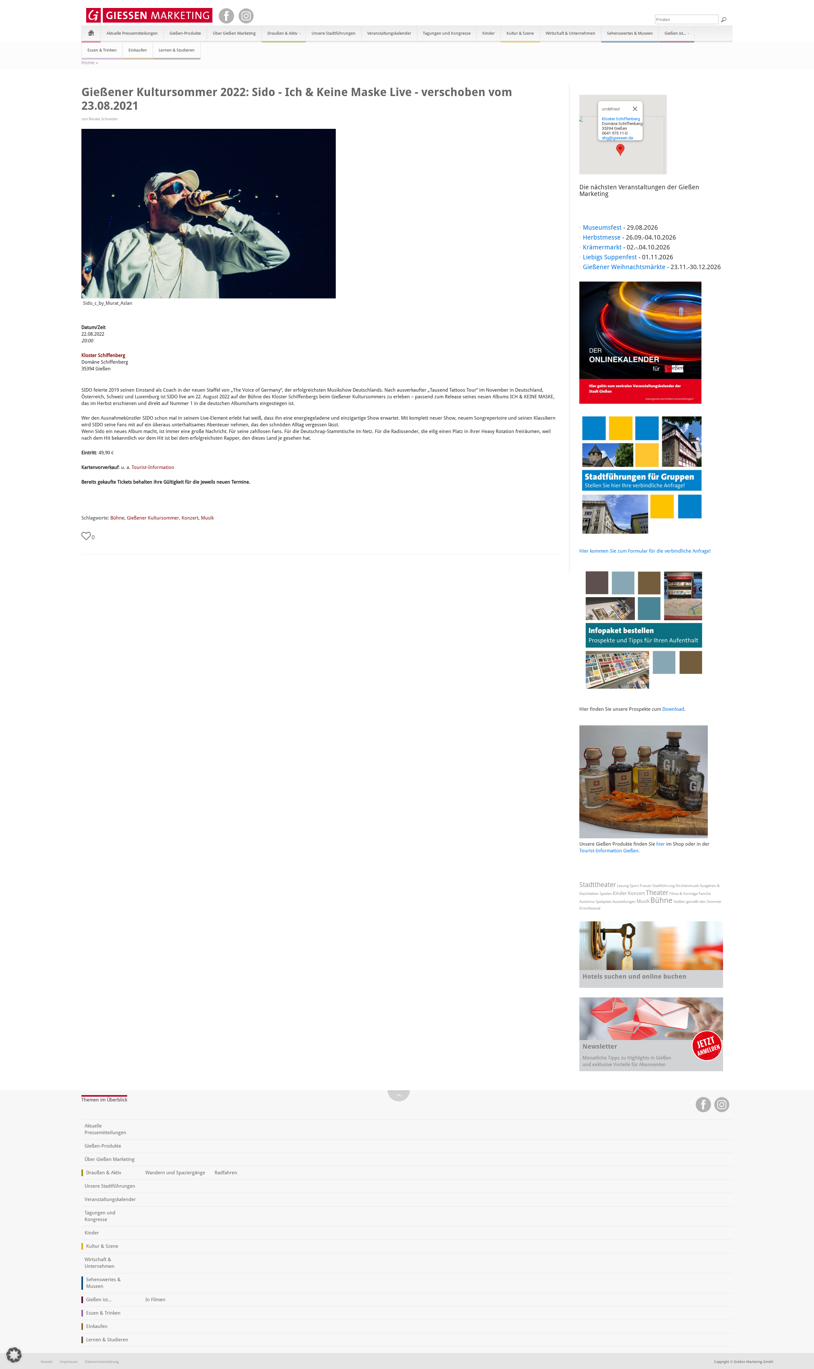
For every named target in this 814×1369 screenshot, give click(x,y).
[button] (620, 150)
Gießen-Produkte (185, 33)
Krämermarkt (602, 247)
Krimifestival (589, 908)
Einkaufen (137, 50)
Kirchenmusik (687, 886)
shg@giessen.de (617, 138)
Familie (705, 893)
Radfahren (226, 1173)
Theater (657, 893)
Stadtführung (663, 886)
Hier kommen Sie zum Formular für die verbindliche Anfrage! (645, 551)
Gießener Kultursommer (153, 518)
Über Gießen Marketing (234, 33)
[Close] (635, 108)
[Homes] (91, 33)
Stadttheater (597, 885)
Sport (634, 886)
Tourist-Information (153, 467)
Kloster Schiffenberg (103, 355)
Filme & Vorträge (683, 893)
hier (660, 844)
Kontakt (46, 1362)
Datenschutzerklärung (102, 1362)
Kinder (488, 33)
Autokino (587, 901)
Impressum (69, 1362)
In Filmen (155, 1300)
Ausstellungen (624, 901)
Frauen (646, 886)
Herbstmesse (602, 237)
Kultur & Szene (520, 33)
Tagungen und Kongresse (447, 33)
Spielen (606, 893)
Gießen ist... (672, 36)
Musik (207, 518)
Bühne (117, 518)
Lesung (623, 886)
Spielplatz (603, 901)
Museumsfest (602, 227)
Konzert (190, 518)
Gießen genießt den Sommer (697, 901)
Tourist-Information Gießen (608, 851)
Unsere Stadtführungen (333, 33)
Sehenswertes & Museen (630, 33)
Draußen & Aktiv (279, 36)
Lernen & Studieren (177, 50)
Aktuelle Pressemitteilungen (132, 33)
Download (673, 709)
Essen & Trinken (102, 50)
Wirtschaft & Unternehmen (570, 33)
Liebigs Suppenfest (610, 257)
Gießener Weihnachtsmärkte (624, 267)
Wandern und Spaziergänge (175, 1173)
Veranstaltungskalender (389, 33)
